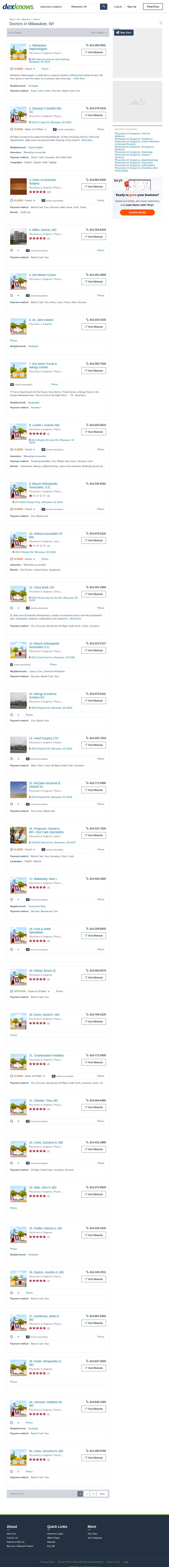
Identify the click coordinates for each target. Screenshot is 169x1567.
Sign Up (131, 6)
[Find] (103, 7)
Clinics (56, 591)
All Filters (16, 33)
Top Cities (93, 1533)
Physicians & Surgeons (40, 53)
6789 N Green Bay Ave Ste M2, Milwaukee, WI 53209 (53, 599)
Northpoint (33, 346)
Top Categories (95, 1538)
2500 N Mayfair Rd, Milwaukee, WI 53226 (35, 552)
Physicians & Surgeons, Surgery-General (133, 156)
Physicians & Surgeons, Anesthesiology (136, 160)
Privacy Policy (47, 1562)
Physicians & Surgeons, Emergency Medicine (134, 148)
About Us (11, 1533)
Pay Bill (51, 1546)
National (51, 1542)
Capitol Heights (35, 147)
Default (100, 32)
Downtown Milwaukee (54, 671)
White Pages (53, 1538)
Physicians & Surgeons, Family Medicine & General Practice (137, 142)
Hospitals (58, 742)
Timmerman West (37, 906)
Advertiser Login (55, 1533)
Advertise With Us (16, 1542)
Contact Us (12, 1538)
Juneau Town (35, 671)
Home (11, 19)
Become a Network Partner (20, 1546)
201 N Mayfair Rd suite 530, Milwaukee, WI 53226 (51, 441)
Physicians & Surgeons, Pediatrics (133, 138)
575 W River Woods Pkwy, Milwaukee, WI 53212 (39, 502)
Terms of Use (113, 1562)
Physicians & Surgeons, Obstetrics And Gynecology (136, 169)
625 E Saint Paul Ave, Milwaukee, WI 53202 (53, 657)
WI (18, 19)
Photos (45, 69)
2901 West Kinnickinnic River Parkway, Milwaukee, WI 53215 (49, 60)
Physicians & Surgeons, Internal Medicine (132, 134)
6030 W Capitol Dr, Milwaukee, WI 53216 (51, 122)
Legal (126, 1562)
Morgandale (34, 402)
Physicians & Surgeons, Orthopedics (135, 165)
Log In (118, 6)
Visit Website (95, 52)
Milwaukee (26, 19)
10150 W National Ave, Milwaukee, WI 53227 (53, 842)
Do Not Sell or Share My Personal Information (80, 1562)
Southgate (33, 86)
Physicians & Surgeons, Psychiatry (134, 162)
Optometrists (59, 836)
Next (102, 1494)
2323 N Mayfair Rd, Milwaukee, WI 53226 (51, 797)
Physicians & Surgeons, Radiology (134, 152)
